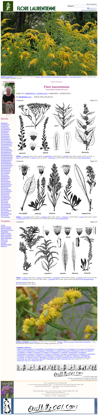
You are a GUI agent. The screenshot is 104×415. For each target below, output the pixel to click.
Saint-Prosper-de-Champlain (60, 77)
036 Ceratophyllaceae (7, 165)
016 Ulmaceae (5, 132)
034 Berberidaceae (6, 162)
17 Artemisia (63, 352)
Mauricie (38, 77)
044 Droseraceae (5, 178)
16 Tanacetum (54, 352)
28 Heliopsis (91, 354)
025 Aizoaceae (5, 147)
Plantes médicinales (6, 238)
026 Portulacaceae (6, 149)
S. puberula (44, 217)
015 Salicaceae (5, 131)
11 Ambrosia (89, 350)
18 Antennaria (73, 352)
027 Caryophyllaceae (7, 150)
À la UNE (3, 243)
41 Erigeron (51, 357)
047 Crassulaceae (5, 183)
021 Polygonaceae (6, 141)
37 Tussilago (21, 357)
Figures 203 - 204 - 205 (38, 359)
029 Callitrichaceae (6, 153)
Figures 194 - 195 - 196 (69, 357)
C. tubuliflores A (60, 349)
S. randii (81, 217)
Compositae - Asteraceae (24, 347)
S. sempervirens (21, 218)
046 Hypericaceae (6, 181)
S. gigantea (79, 277)
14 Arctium (37, 352)
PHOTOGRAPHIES (6, 244)
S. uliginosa (64, 217)
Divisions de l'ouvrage (7, 230)
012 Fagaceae (4, 126)
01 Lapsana (81, 349)
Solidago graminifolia (22, 342)
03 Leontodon (21, 350)
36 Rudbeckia (85, 355)
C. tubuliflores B (71, 349)
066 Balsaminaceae (6, 213)
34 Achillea (67, 355)
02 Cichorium (90, 349)
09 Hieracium (75, 350)
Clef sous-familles (28, 349)
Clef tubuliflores (49, 349)
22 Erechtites (39, 354)
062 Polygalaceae (6, 207)
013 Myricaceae (5, 128)
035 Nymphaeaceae (6, 163)
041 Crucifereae (5, 173)
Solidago (18, 156)
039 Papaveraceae (6, 170)
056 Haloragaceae (6, 197)
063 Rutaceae (4, 209)
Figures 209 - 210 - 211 (67, 359)
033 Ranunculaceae (6, 160)
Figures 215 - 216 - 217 (23, 360)
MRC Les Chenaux (46, 77)
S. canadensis (56, 277)
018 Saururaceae (5, 136)
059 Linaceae (4, 202)
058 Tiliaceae (4, 201)
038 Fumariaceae (5, 168)
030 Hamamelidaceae (7, 155)
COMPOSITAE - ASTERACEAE (35, 93)
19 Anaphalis (82, 352)
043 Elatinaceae (5, 176)
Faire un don (4, 241)
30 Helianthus (30, 355)
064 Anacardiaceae (6, 210)
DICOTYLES (4, 231)
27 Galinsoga (82, 354)
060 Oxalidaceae (5, 204)
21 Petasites (31, 354)
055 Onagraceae (5, 196)
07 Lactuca (58, 350)
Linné (14, 77)
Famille (19, 349)
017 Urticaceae (5, 134)
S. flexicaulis (51, 158)
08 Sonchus (66, 350)
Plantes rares (4, 240)
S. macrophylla (26, 217)
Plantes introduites (6, 236)
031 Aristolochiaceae (6, 157)
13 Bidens (29, 352)
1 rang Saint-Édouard (74, 77)
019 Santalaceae (5, 137)
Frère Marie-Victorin (21, 282)
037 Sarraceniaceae (6, 166)
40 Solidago (43, 357)
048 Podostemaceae (6, 184)
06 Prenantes (50, 350)
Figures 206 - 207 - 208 (53, 359)
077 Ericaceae (5, 215)
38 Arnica (29, 357)
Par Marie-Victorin (6, 227)
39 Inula (35, 357)
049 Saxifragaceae (6, 186)
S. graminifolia (47, 156)
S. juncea (24, 277)
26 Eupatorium (73, 354)
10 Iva (82, 350)
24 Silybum (56, 354)
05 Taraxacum (41, 350)
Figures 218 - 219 (37, 360)
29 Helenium (21, 355)
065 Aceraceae (5, 212)
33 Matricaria (59, 355)
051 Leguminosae (6, 189)
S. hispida (65, 156)
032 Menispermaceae (6, 158)
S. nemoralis (51, 279)
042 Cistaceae (5, 175)
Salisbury (35, 342)
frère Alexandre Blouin (84, 158)
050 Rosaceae (4, 188)
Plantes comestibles (6, 235)
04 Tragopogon (31, 350)
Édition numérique (6, 228)
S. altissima (25, 279)
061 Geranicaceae (6, 205)
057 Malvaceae (5, 199)
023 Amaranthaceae (6, 144)
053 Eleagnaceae (5, 192)
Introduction (4, 123)
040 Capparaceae (5, 171)
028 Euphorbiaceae (6, 152)
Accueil (3, 225)
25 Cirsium (64, 354)
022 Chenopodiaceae (6, 142)
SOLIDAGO (22, 97)
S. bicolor (33, 158)
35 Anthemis (76, 355)
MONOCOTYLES (6, 233)
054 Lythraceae (5, 194)
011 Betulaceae (5, 124)
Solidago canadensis (6, 77)
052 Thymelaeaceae (6, 191)
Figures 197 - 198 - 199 (83, 357)
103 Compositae (5, 217)
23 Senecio (48, 354)
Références (4, 246)
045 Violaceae (5, 179)
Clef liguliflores (39, 349)
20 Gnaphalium (21, 354)
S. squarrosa (25, 156)
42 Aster (58, 357)
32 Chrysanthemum (48, 355)
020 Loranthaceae (6, 139)
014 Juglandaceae (6, 129)
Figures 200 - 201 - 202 (23, 359)
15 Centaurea (45, 352)
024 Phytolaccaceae (6, 145)
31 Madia (38, 355)
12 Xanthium (21, 352)
